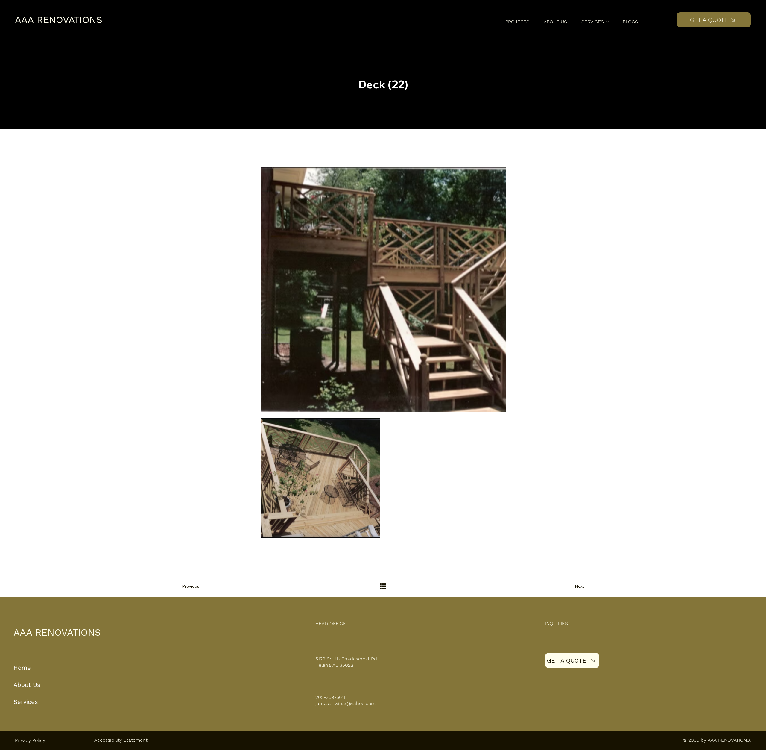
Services (25, 701)
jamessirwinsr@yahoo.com (345, 703)
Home (23, 667)
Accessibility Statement (121, 740)
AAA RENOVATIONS (58, 19)
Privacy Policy (30, 740)
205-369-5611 (330, 697)
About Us (26, 684)
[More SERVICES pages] (607, 21)
